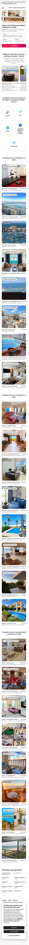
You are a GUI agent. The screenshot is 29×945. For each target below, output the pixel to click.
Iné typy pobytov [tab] (6, 873)
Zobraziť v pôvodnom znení (9, 3)
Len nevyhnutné (14, 931)
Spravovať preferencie (13, 935)
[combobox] (14, 36)
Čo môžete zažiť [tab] (17, 873)
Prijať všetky (14, 927)
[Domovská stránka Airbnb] (3, 7)
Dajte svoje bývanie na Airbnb (17, 7)
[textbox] (8, 41)
